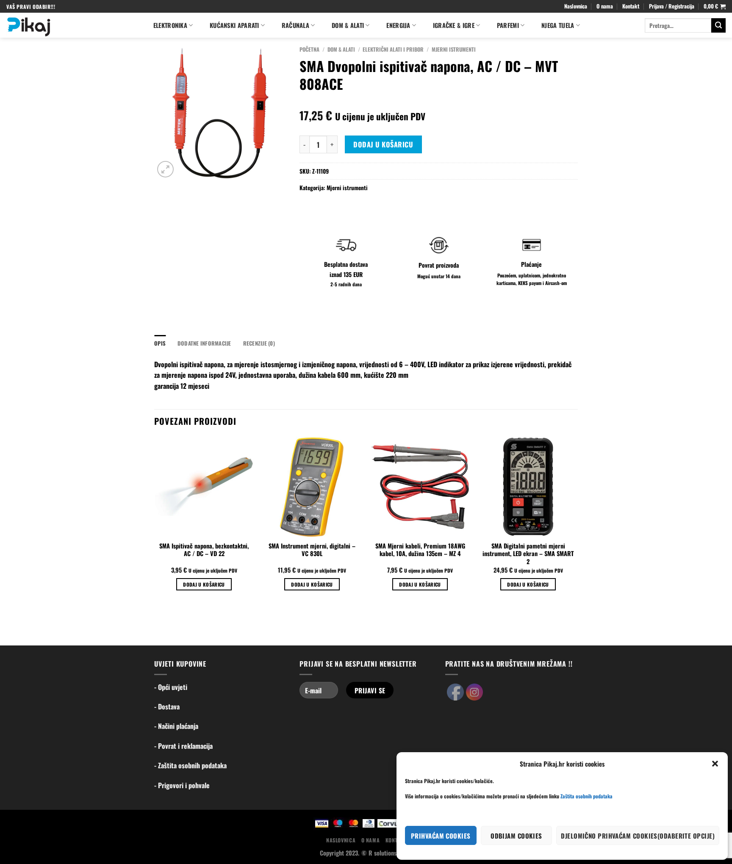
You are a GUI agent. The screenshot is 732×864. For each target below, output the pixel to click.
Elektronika (170, 25)
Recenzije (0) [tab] (259, 343)
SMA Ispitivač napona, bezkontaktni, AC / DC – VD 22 (204, 550)
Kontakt (630, 6)
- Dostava (167, 706)
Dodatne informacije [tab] (204, 343)
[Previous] (154, 521)
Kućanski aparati (234, 25)
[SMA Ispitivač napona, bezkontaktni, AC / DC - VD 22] (204, 486)
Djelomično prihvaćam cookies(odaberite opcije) (638, 835)
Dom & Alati (341, 49)
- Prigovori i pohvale (182, 785)
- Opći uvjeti (170, 687)
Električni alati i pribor (393, 49)
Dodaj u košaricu (383, 144)
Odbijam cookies (516, 835)
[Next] (577, 521)
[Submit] (718, 25)
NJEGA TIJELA (557, 25)
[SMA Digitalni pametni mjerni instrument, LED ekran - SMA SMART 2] (528, 486)
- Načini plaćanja (176, 726)
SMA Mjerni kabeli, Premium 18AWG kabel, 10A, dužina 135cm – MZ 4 (420, 550)
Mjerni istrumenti (454, 49)
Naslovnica (575, 6)
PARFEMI (508, 25)
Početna (309, 49)
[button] (715, 763)
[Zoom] (165, 169)
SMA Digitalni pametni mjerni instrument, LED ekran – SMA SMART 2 (528, 554)
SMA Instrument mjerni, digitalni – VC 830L (312, 550)
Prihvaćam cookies (441, 835)
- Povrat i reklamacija (183, 746)
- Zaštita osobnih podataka (190, 765)
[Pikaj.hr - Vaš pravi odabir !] (71, 25)
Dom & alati (348, 25)
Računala (295, 25)
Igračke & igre (453, 25)
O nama (604, 6)
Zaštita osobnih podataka (586, 796)
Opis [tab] (160, 343)
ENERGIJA (398, 25)
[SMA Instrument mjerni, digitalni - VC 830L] (312, 486)
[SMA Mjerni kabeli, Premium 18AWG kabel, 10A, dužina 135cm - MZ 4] (420, 486)
